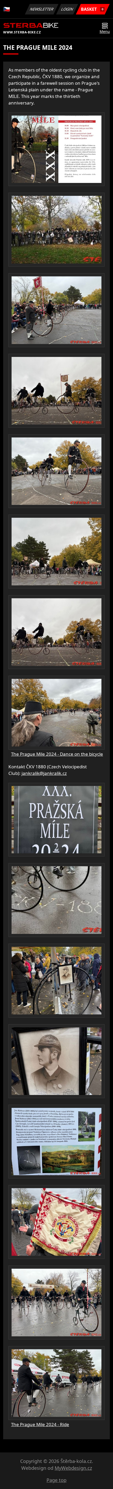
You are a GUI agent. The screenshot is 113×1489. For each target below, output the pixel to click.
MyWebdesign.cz (73, 1468)
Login (67, 9)
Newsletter (42, 9)
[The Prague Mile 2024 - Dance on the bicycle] (56, 149)
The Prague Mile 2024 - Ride (40, 1424)
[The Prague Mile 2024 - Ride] (56, 820)
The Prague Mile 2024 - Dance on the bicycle (57, 754)
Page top (56, 1480)
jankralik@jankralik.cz (44, 773)
